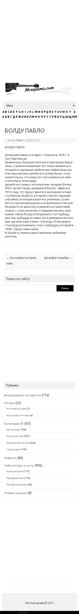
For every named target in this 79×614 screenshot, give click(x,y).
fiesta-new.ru (37, 612)
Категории (12, 423)
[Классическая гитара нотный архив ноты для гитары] (39, 94)
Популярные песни (17, 442)
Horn (20, 140)
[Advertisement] (39, 39)
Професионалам (16, 484)
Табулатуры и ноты (19, 465)
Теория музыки (15, 493)
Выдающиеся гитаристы (22, 395)
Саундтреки (13, 449)
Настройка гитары (17, 415)
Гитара (9, 403)
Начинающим (14, 471)
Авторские (13, 429)
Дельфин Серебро (58, 257)
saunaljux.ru (54, 612)
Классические (14, 436)
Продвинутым (15, 478)
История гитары (16, 408)
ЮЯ (74, 116)
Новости (10, 458)
